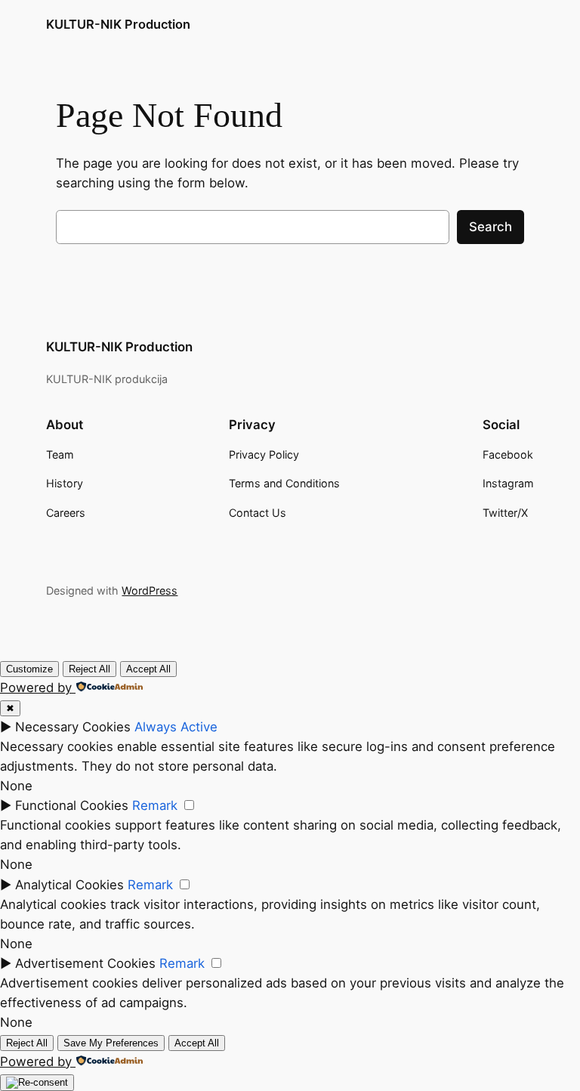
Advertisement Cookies (85, 963)
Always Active (176, 726)
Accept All (148, 669)
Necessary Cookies (73, 726)
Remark (154, 805)
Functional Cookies (71, 805)
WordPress (149, 590)
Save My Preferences (111, 1043)
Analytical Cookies (69, 884)
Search (490, 226)
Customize (29, 669)
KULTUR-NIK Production (118, 24)
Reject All (89, 669)
